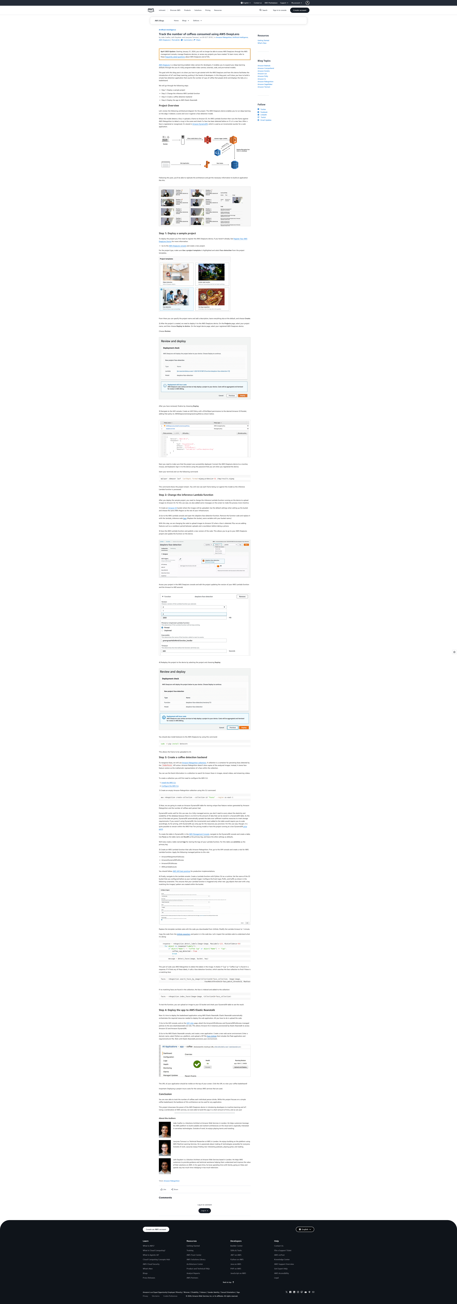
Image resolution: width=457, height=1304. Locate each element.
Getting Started (263, 40)
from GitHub (211, 1036)
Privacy (145, 1296)
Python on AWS (236, 1259)
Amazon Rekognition (171, 1181)
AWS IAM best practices (181, 871)
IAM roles (190, 1023)
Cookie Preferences (170, 1296)
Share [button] (198, 40)
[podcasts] (309, 1292)
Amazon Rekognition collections (194, 763)
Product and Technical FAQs (198, 1268)
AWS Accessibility (281, 1273)
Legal (276, 1278)
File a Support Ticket (282, 1250)
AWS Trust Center (194, 1255)
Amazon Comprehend (266, 68)
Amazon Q (262, 79)
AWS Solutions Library (196, 1259)
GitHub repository (183, 934)
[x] (287, 1292)
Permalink (175, 40)
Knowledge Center (282, 1259)
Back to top (227, 1282)
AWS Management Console (199, 834)
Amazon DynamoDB (200, 124)
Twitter (263, 109)
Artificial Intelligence (167, 30)
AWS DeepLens (164, 65)
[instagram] (298, 1292)
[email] (313, 1292)
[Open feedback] (454, 652)
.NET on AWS (235, 1255)
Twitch (263, 117)
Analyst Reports (193, 1273)
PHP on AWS (235, 1268)
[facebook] (290, 1292)
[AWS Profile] (307, 3)
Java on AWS (235, 1264)
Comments (187, 40)
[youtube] (306, 1292)
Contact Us (278, 1246)
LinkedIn (263, 115)
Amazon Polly (263, 76)
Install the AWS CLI (168, 783)
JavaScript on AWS (238, 1273)
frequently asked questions (175, 57)
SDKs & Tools (236, 1250)
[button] (175, 10)
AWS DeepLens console (177, 246)
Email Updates (265, 120)
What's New (262, 43)
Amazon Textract (264, 87)
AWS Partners (192, 1278)
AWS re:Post (279, 1255)
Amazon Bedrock (264, 66)
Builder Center (236, 1246)
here (184, 518)
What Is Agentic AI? (151, 1255)
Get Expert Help (281, 1268)
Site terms (155, 1296)
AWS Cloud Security (151, 1264)
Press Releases (149, 1278)
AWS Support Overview (284, 1264)
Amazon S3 (172, 508)
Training (190, 1250)
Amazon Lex (262, 74)
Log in (203, 1211)
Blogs (145, 1273)
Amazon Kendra (264, 71)
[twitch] (302, 1292)
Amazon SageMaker (265, 84)
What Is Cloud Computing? (154, 1250)
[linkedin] (294, 1292)
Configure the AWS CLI (170, 786)
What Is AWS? (148, 1246)
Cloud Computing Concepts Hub (156, 1259)
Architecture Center (195, 1264)
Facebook (263, 112)
